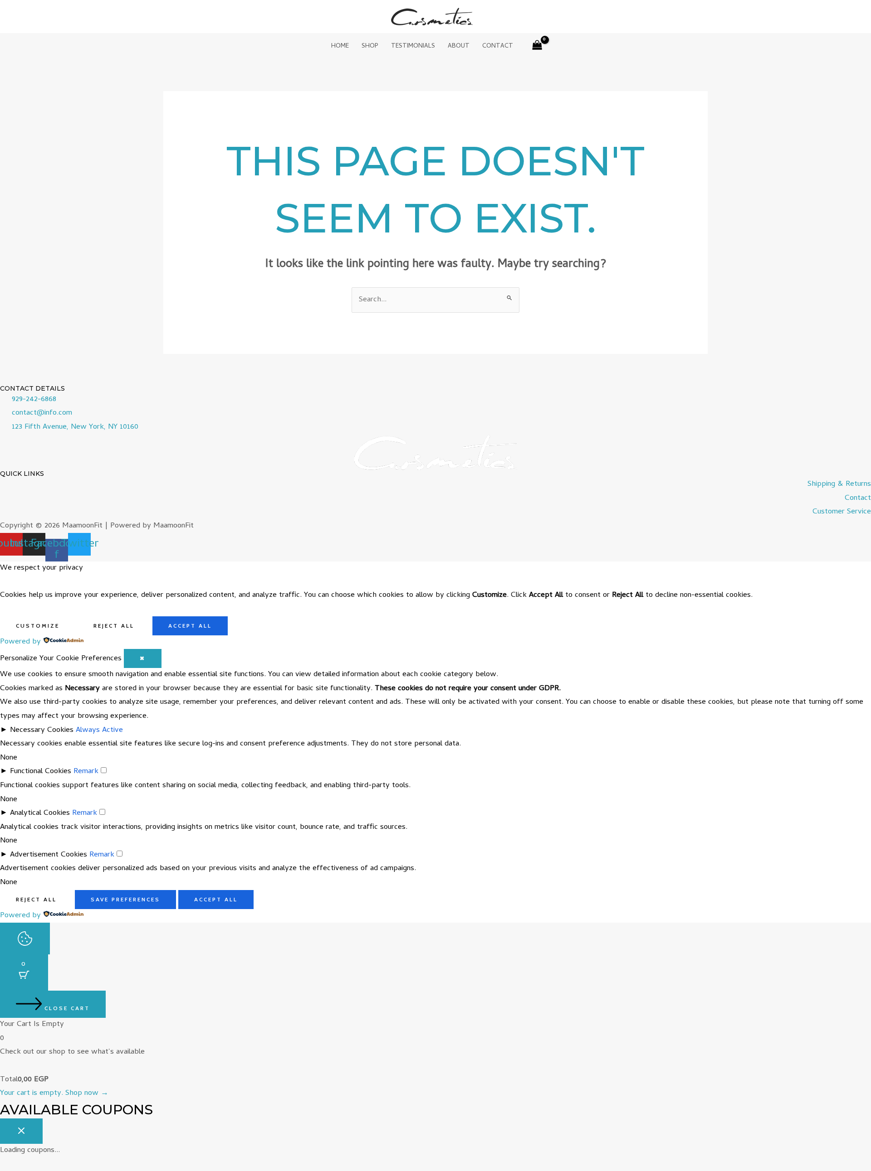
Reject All (113, 625)
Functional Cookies (40, 771)
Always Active (99, 730)
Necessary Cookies (41, 730)
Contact (497, 46)
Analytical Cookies (40, 813)
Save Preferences (125, 899)
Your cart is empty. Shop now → (54, 1093)
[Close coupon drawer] (21, 1131)
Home (340, 46)
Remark (85, 771)
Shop (370, 46)
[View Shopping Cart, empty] (537, 47)
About (459, 46)
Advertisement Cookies (48, 855)
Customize (37, 625)
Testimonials (413, 46)
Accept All (190, 625)
